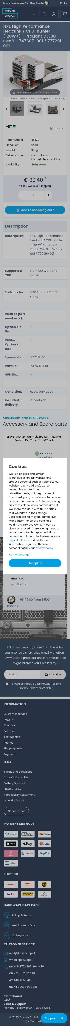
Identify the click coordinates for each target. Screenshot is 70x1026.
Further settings (19, 554)
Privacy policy (44, 548)
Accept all (35, 563)
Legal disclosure (19, 540)
